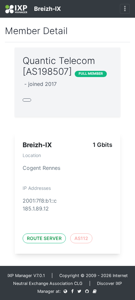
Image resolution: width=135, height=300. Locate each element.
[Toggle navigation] (125, 9)
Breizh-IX (47, 8)
